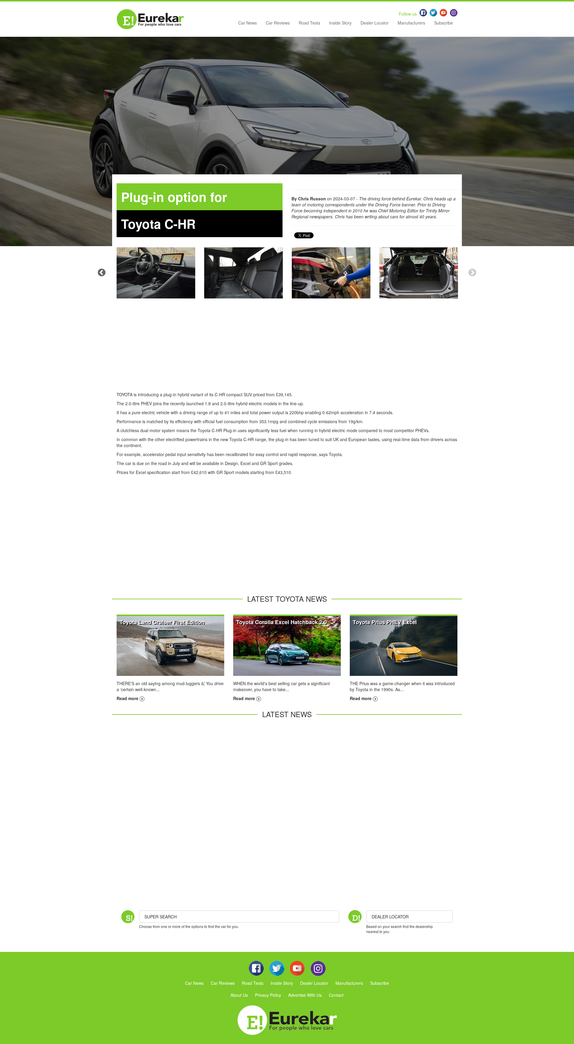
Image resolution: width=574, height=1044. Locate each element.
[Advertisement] (287, 349)
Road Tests (309, 23)
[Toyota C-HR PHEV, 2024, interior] (156, 272)
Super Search (160, 917)
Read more (128, 698)
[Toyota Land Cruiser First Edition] (170, 645)
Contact (336, 995)
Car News (247, 23)
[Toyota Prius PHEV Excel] (403, 645)
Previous (101, 272)
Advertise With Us (305, 995)
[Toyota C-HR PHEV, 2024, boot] (418, 272)
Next (472, 272)
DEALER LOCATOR (390, 917)
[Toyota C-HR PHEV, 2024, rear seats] (243, 272)
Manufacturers (411, 23)
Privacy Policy (268, 995)
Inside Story (340, 23)
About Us (239, 995)
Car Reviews (278, 23)
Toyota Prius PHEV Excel (385, 622)
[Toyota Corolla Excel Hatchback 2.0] (287, 645)
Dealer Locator (375, 23)
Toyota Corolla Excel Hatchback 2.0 (281, 622)
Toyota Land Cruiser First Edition (162, 622)
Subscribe (443, 23)
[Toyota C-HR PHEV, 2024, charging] (331, 272)
